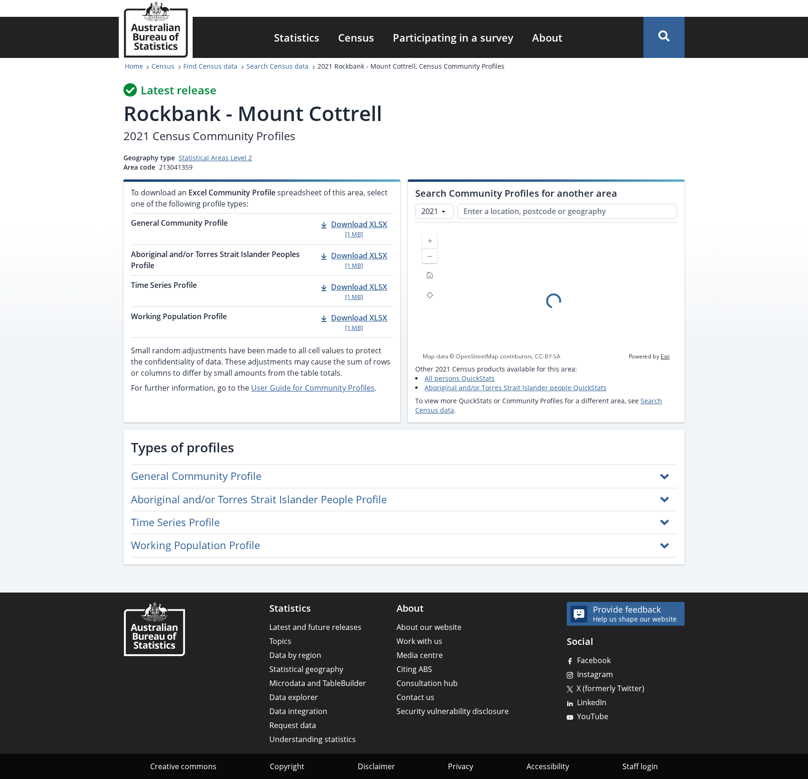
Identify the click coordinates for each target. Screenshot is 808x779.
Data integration (298, 711)
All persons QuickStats (460, 378)
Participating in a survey (453, 37)
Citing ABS (414, 669)
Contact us (415, 697)
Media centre (420, 655)
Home (134, 66)
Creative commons (183, 766)
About (547, 37)
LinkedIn (591, 702)
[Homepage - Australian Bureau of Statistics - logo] (156, 29)
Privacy (460, 766)
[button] (664, 37)
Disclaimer (376, 766)
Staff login (640, 766)
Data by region (295, 655)
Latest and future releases (315, 627)
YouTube (592, 716)
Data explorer (293, 697)
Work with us (419, 641)
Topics (280, 641)
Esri (665, 357)
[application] (546, 293)
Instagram (595, 674)
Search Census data (277, 66)
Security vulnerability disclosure (453, 711)
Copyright (287, 766)
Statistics (296, 37)
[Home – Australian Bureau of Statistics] (154, 629)
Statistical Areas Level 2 (215, 157)
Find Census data (210, 66)
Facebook (594, 660)
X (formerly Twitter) (610, 688)
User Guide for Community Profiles (313, 388)
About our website (429, 627)
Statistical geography (306, 669)
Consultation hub (427, 683)
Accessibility (548, 766)
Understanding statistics (312, 739)
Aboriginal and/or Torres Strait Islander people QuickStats (515, 387)
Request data (292, 725)
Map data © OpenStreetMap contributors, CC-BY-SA (491, 357)
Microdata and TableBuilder (317, 683)
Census (356, 37)
